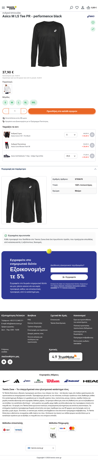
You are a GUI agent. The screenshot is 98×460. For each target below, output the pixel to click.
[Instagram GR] (10, 361)
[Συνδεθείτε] (83, 8)
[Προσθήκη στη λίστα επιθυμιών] (93, 22)
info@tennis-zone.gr (14, 324)
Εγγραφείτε (71, 277)
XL (25, 102)
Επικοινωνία (55, 320)
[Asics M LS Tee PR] (7, 89)
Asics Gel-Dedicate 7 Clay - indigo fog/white (27, 156)
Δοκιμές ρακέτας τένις (36, 333)
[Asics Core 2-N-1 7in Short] (6, 134)
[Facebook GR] (3, 361)
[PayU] (53, 428)
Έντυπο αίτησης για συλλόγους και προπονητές (35, 339)
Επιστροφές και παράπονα (37, 330)
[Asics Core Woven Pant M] (6, 145)
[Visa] (62, 428)
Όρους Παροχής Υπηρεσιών (63, 286)
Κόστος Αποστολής (35, 323)
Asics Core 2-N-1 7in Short (20, 136)
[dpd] (6, 430)
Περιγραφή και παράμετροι (13, 169)
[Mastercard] (72, 428)
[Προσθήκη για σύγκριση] (93, 29)
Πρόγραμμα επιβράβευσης (83, 337)
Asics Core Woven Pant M (20, 146)
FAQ (29, 320)
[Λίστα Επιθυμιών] (77, 7)
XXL (33, 102)
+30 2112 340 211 (16, 320)
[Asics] (91, 16)
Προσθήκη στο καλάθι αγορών (62, 111)
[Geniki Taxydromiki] (18, 430)
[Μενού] (3, 8)
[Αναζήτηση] (71, 8)
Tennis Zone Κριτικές (58, 323)
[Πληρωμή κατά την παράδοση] (53, 435)
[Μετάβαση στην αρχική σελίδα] (11, 7)
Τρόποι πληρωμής (34, 326)
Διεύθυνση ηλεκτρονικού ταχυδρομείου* (67, 265)
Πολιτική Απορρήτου (69, 288)
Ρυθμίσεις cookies (3, 350)
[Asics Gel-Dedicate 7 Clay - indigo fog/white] (6, 156)
